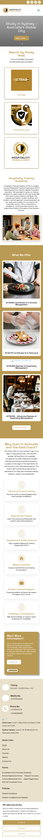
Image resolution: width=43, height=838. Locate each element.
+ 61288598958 (16, 713)
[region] (21, 820)
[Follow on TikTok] (39, 2)
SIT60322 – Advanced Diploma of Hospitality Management (21, 417)
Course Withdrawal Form (12, 779)
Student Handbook (9, 793)
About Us (5, 749)
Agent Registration (31, 779)
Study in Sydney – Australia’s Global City (21, 27)
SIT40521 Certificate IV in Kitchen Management (21, 303)
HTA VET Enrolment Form (12, 782)
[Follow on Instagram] (35, 2)
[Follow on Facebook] (28, 2)
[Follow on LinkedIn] (31, 2)
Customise (21, 828)
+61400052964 (17, 699)
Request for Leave (32, 776)
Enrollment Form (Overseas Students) (16, 773)
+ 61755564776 (16, 710)
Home (4, 745)
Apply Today (20, 38)
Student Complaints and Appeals (15, 797)
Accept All (21, 822)
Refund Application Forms (12, 776)
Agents (5, 757)
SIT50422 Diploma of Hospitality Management (21, 367)
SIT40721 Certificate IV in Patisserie (21, 353)
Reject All (21, 834)
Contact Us (12, 662)
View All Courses (20, 428)
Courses (5, 753)
